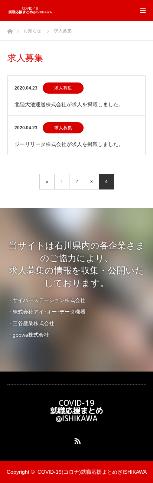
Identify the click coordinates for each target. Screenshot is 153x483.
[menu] (142, 10)
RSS (76, 439)
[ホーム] (9, 29)
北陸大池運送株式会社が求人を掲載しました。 (69, 104)
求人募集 (63, 88)
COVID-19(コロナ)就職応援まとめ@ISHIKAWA (92, 472)
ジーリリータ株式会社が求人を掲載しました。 (69, 144)
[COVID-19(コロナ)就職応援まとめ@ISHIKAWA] (52, 10)
